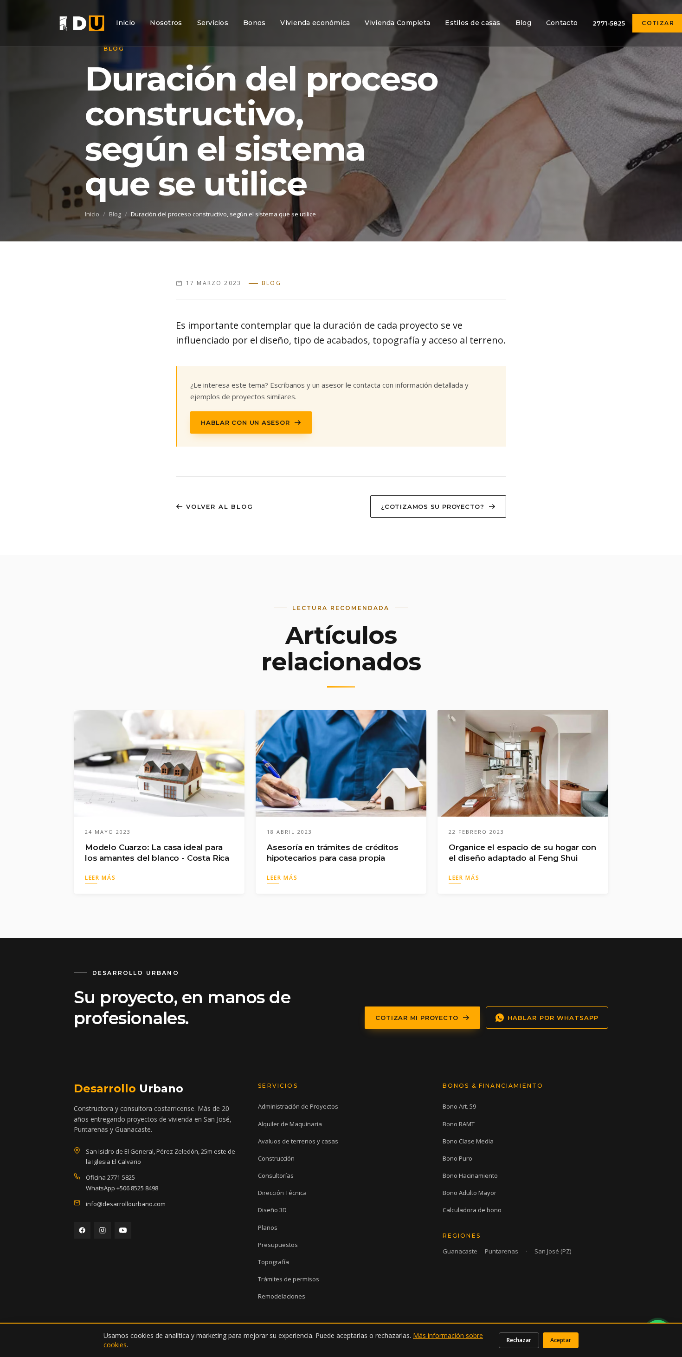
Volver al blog (219, 506)
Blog (523, 23)
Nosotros (166, 23)
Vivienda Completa (397, 23)
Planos (267, 1227)
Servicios (213, 23)
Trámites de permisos (288, 1279)
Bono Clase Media (468, 1141)
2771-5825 (608, 23)
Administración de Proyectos (298, 1106)
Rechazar (519, 1340)
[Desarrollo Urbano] (82, 23)
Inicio (125, 23)
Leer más (100, 878)
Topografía (273, 1262)
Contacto (562, 23)
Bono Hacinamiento (470, 1175)
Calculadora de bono (472, 1210)
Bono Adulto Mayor (469, 1192)
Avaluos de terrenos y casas (298, 1141)
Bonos (254, 23)
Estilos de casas (472, 23)
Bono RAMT (459, 1124)
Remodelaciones (281, 1296)
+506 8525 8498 (137, 1188)
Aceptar (560, 1340)
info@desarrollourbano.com (126, 1204)
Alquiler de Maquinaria (290, 1124)
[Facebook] (82, 1230)
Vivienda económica (315, 23)
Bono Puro (457, 1158)
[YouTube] (123, 1230)
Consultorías (276, 1175)
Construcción (276, 1158)
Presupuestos (278, 1244)
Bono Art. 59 (459, 1106)
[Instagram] (102, 1230)
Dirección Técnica (282, 1192)
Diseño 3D (272, 1210)
